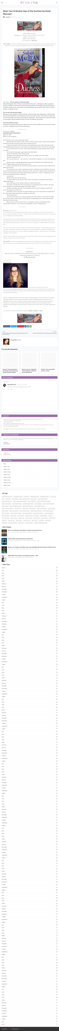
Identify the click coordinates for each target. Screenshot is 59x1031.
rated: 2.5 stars (7, 472)
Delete (11, 389)
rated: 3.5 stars (7, 477)
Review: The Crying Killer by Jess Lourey (48, 370)
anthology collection (18, 496)
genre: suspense (5, 515)
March (29, 581)
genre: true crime (29, 515)
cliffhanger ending (34, 496)
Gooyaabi (21, 1029)
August (29, 567)
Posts (7, 453)
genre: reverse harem (48, 511)
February (29, 583)
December (29, 589)
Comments (8, 454)
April (29, 578)
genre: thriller (21, 515)
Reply (8, 389)
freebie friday (15, 499)
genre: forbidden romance (15, 506)
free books (8, 499)
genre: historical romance (7, 508)
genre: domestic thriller (28, 503)
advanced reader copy (7, 496)
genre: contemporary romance (20, 501)
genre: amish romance (24, 499)
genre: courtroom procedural (43, 501)
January (29, 586)
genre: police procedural (36, 511)
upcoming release (29, 522)
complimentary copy (44, 496)
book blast (26, 496)
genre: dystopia (38, 503)
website (30, 310)
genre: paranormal (14, 511)
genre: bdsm (33, 499)
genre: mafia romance (42, 508)
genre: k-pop (25, 508)
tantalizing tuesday (13, 522)
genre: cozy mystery (6, 503)
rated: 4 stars (7, 480)
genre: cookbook (32, 501)
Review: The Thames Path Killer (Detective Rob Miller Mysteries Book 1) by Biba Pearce (32, 547)
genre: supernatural (49, 513)
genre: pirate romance (25, 511)
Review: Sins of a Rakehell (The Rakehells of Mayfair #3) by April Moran (29, 371)
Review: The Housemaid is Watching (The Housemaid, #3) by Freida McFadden (10, 371)
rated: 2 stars (7, 469)
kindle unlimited (43, 515)
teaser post (20, 522)
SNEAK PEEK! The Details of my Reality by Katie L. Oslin (23, 555)
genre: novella (5, 511)
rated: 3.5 (4, 520)
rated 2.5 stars (14, 518)
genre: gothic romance (40, 506)
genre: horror (18, 508)
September (29, 597)
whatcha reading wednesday (40, 522)
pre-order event (5, 518)
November (29, 591)
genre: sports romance (38, 513)
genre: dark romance (17, 503)
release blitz (48, 520)
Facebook (35, 310)
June (29, 573)
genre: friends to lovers (28, 506)
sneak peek (4, 522)
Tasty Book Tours (11, 384)
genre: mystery (51, 508)
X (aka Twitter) (6, 443)
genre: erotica (5, 506)
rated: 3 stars (7, 474)
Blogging (9, 1029)
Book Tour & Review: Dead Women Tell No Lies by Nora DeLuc (25, 530)
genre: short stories (27, 513)
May (29, 575)
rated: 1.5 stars (29, 518)
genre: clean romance (7, 501)
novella (50, 515)
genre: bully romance (42, 499)
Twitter (40, 310)
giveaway (36, 515)
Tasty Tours (34, 40)
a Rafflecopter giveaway (29, 257)
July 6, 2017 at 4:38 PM (22, 384)
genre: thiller (13, 515)
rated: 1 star (7, 466)
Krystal (8, 17)
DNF (5, 464)
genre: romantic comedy (16, 513)
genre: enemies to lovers (48, 503)
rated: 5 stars (7, 485)
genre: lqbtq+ (33, 508)
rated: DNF (41, 520)
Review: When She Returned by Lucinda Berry (20, 538)
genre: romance (5, 513)
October (29, 594)
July (29, 570)
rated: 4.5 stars (7, 482)
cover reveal (53, 496)
